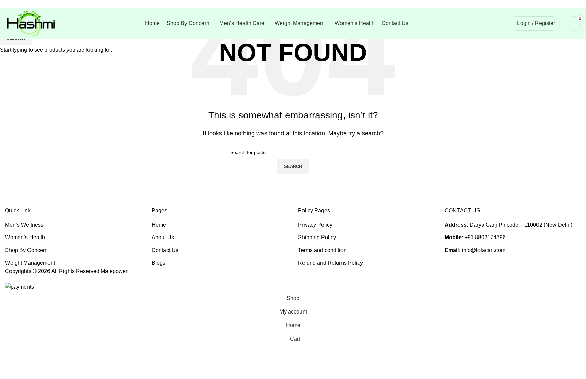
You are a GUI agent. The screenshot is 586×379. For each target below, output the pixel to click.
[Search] (500, 23)
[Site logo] (30, 23)
